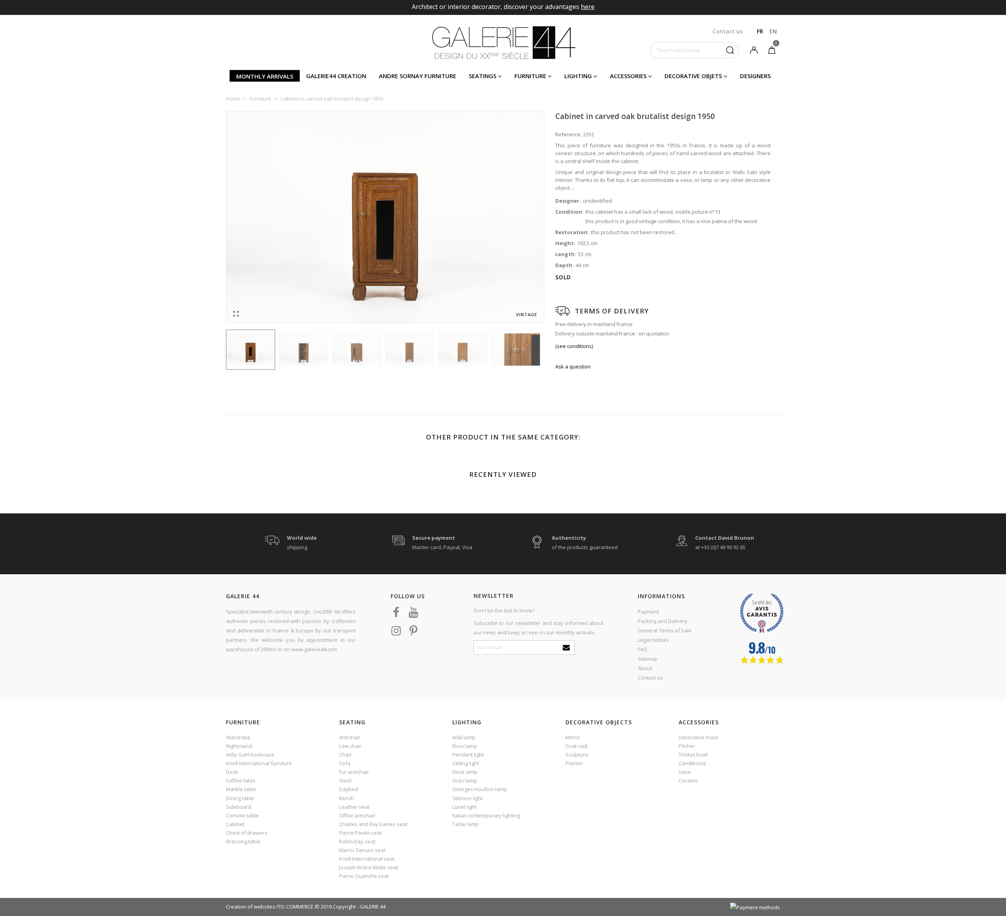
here (588, 6)
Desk (232, 771)
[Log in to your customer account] (754, 49)
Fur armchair (354, 771)
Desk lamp (464, 771)
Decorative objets (693, 76)
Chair (345, 754)
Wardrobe (238, 737)
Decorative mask (699, 737)
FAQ (642, 649)
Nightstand (239, 745)
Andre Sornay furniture (417, 76)
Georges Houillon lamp (479, 789)
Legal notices (653, 639)
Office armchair (357, 815)
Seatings (482, 76)
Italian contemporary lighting (486, 815)
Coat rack (576, 745)
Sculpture (576, 754)
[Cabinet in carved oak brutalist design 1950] (236, 313)
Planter (574, 763)
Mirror (572, 737)
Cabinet (235, 824)
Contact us (650, 677)
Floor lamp (464, 745)
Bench (346, 798)
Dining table (240, 798)
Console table (242, 815)
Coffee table (240, 780)
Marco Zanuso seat (362, 850)
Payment (648, 611)
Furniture (530, 76)
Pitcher (687, 745)
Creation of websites (250, 906)
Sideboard (238, 806)
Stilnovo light (467, 798)
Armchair (349, 737)
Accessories (628, 76)
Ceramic (688, 780)
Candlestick (692, 763)
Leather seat (354, 806)
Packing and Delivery (663, 621)
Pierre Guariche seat (364, 875)
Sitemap (647, 658)
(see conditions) (574, 346)
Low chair (350, 745)
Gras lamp (464, 780)
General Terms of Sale (665, 630)
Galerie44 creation (336, 76)
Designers (755, 76)
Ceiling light (465, 763)
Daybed (348, 789)
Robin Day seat (357, 841)
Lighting (578, 76)
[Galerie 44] (503, 42)
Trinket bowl (693, 754)
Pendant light (468, 754)
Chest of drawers (246, 832)
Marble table (241, 789)
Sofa (345, 763)
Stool (345, 780)
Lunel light (464, 806)
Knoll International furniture (259, 763)
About (645, 668)
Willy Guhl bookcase (250, 754)
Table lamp (465, 824)
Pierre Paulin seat (360, 832)
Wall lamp (463, 737)
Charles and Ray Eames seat (373, 824)
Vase (685, 771)
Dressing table (243, 841)
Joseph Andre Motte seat (368, 867)
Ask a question (573, 366)
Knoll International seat (367, 858)
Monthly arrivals (264, 76)
